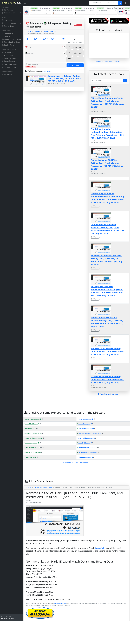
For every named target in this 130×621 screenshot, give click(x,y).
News (78, 39)
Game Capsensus (10, 61)
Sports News (9, 26)
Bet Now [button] (79, 25)
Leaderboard (9, 33)
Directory (7, 36)
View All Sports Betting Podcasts (109, 61)
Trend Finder (9, 55)
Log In (11, 618)
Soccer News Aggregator (49, 31)
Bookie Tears (9, 45)
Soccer (51, 487)
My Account (8, 10)
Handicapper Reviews (12, 39)
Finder (47, 39)
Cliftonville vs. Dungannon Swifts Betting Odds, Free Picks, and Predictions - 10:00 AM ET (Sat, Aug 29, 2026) (107, 102)
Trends (38, 39)
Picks (30, 39)
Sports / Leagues (10, 23)
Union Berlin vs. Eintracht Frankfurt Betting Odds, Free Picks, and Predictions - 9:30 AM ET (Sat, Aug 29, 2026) (107, 229)
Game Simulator (10, 58)
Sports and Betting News (40, 487)
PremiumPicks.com (60, 603)
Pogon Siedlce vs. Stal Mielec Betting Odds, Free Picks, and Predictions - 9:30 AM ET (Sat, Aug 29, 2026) (107, 164)
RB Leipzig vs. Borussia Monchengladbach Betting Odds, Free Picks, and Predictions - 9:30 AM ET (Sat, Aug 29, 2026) (107, 291)
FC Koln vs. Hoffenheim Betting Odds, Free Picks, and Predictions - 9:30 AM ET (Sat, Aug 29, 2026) (107, 379)
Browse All (8, 74)
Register (4, 618)
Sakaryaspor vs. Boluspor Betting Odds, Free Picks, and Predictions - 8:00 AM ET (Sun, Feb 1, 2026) (64, 78)
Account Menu (9, 13)
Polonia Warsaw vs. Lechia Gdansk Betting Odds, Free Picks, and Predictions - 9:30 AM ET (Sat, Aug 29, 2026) (107, 322)
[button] (126, 3)
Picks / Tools (75, 65)
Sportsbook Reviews (12, 42)
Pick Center (8, 20)
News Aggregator (11, 64)
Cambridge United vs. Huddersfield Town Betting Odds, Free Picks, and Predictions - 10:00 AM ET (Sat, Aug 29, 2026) (107, 133)
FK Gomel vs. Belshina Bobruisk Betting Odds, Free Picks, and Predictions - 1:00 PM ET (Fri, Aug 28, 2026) (106, 260)
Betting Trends (9, 52)
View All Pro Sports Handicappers (76, 463)
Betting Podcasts (10, 67)
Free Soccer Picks (53, 83)
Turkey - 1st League (33, 64)
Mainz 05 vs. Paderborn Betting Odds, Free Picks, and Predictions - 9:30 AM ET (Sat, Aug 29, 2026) (107, 351)
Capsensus (68, 39)
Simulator (56, 39)
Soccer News (37, 31)
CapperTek (28, 31)
